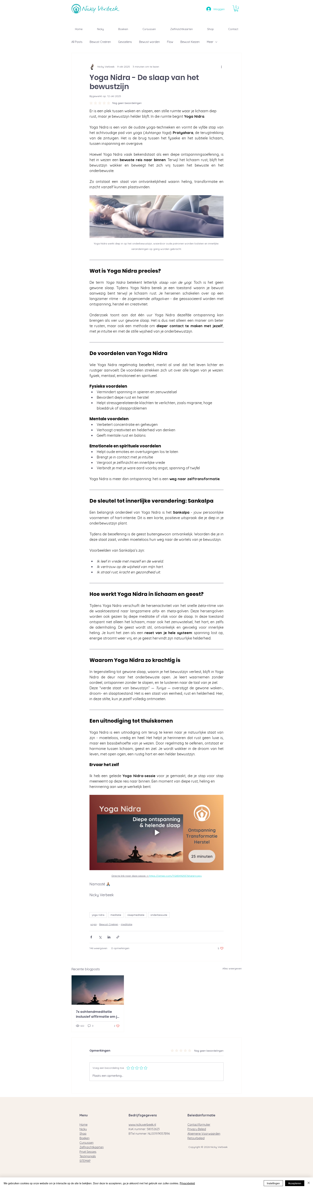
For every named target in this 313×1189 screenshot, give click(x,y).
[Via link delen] (118, 937)
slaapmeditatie (135, 915)
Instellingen (273, 1183)
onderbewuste (159, 915)
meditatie (115, 915)
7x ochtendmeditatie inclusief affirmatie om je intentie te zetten (97, 1014)
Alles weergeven (232, 968)
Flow (170, 42)
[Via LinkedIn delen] (109, 937)
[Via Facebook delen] (91, 937)
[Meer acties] (221, 67)
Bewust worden (149, 42)
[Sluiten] (308, 1183)
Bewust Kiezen (190, 42)
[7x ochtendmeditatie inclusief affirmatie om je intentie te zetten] (98, 990)
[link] (236, 8)
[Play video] (156, 832)
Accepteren (294, 1183)
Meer (210, 42)
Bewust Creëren (100, 42)
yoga (93, 924)
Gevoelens (125, 42)
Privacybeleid (187, 1183)
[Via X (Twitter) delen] (100, 937)
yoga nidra (98, 915)
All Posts (76, 42)
